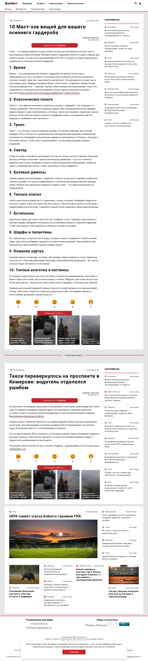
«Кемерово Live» (17, 449)
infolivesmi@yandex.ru (39, 627)
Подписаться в (54, 45)
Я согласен (74, 652)
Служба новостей (91, 38)
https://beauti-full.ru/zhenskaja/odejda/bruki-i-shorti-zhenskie (50, 93)
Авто (109, 482)
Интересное (17, 20)
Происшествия (113, 89)
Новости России (114, 392)
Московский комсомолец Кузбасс (26, 416)
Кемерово (50, 597)
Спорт (110, 58)
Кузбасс (50, 581)
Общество (111, 42)
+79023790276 (39, 623)
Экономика (112, 27)
